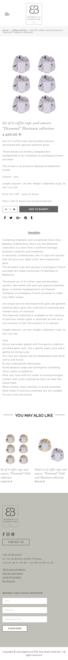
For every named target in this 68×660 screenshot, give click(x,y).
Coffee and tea (19, 30)
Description (34, 232)
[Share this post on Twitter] (10, 218)
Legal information (11, 577)
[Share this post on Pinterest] (25, 218)
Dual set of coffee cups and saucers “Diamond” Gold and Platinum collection (51, 473)
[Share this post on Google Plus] (18, 218)
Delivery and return (12, 573)
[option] (34, 83)
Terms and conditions (13, 569)
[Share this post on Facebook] (5, 218)
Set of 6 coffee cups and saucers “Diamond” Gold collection (16, 473)
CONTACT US (16, 542)
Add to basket (38, 209)
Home (5, 30)
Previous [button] (10, 79)
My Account (8, 581)
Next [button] (58, 79)
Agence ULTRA (30, 652)
